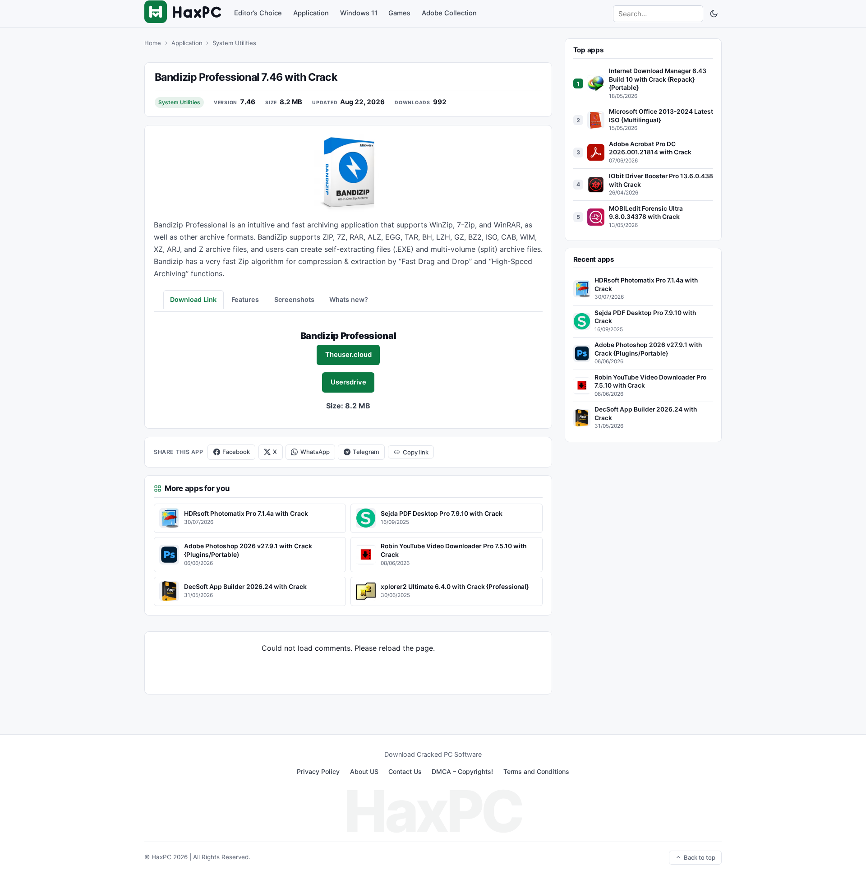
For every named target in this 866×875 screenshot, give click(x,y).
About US (364, 771)
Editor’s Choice (258, 13)
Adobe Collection (449, 13)
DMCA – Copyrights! (462, 771)
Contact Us (405, 771)
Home (152, 42)
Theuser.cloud (348, 355)
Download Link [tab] (193, 299)
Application (311, 13)
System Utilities (234, 42)
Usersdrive (348, 382)
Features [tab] (245, 299)
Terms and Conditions (536, 771)
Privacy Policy (318, 771)
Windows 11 (359, 13)
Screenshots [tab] (294, 299)
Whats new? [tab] (348, 299)
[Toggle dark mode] (713, 13)
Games (399, 13)
